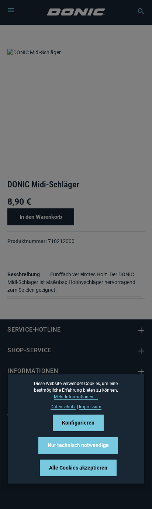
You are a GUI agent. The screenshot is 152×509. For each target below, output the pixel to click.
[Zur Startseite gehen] (76, 11)
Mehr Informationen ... (76, 396)
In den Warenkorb (41, 217)
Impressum (90, 406)
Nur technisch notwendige (78, 445)
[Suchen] (137, 11)
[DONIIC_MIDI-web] (76, 104)
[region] (76, 110)
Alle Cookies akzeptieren (78, 468)
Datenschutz (63, 406)
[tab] (74, 281)
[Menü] (11, 10)
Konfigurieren (78, 423)
